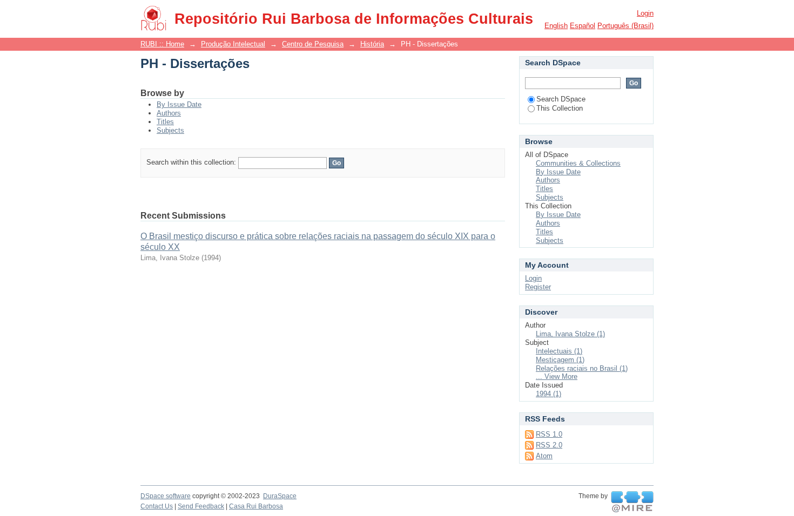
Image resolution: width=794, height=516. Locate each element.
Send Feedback (201, 506)
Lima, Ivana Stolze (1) (570, 334)
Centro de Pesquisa (313, 44)
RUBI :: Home (162, 44)
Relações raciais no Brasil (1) (582, 368)
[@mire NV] (632, 502)
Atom (544, 456)
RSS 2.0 (549, 445)
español (582, 26)
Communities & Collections (578, 163)
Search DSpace (561, 99)
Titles (165, 122)
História (372, 44)
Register (538, 287)
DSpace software (165, 496)
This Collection (559, 108)
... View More (556, 376)
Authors (169, 113)
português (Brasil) (625, 26)
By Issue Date (179, 104)
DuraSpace (280, 496)
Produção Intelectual (233, 44)
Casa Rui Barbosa (256, 506)
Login (645, 13)
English (556, 26)
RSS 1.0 (549, 434)
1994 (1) (548, 394)
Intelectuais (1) (559, 351)
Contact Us (156, 506)
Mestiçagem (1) (560, 360)
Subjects (170, 130)
